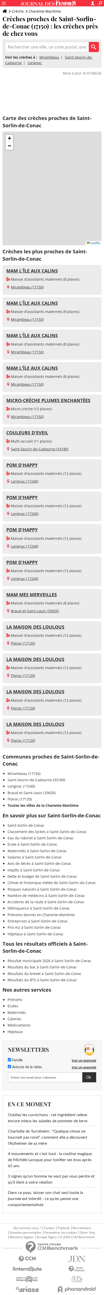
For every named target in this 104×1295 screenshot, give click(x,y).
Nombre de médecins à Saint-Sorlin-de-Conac (46, 895)
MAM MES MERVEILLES (31, 595)
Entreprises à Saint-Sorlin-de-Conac (38, 921)
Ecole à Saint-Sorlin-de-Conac (32, 844)
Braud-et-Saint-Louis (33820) (35, 610)
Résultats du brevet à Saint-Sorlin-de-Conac (45, 973)
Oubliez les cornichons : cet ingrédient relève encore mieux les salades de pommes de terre (47, 1118)
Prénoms (15, 999)
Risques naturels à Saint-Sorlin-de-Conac (42, 889)
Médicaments (19, 1025)
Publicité (64, 1228)
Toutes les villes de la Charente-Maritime (43, 805)
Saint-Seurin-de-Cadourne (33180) (39, 449)
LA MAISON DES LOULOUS (35, 627)
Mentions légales (22, 1237)
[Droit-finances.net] (76, 1269)
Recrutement (82, 1228)
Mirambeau (49, 57)
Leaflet (95, 243)
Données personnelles (25, 1232)
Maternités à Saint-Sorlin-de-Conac (37, 850)
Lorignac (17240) (24, 481)
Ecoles (13, 1006)
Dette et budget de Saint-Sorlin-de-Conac (42, 876)
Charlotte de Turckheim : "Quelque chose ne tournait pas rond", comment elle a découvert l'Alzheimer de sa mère (47, 1137)
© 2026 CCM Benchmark (77, 1237)
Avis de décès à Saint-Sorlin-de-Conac (39, 863)
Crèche (18, 11)
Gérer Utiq (87, 1232)
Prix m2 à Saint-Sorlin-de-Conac (34, 927)
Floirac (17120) (23, 643)
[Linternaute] (27, 1269)
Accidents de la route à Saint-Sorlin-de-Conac (46, 901)
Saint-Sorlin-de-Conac (26, 825)
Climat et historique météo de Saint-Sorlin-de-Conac (52, 882)
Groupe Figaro (47, 1237)
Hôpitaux (15, 1031)
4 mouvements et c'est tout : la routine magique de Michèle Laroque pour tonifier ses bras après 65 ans (50, 1160)
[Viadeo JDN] (76, 1279)
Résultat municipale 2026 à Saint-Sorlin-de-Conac (49, 960)
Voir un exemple (84, 1060)
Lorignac (35, 62)
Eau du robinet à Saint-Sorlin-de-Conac (41, 838)
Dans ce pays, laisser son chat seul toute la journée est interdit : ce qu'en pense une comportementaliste (45, 1199)
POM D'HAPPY (22, 465)
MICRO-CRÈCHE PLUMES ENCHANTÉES (48, 400)
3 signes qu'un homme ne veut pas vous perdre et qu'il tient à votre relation (51, 1179)
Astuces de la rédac (26, 1067)
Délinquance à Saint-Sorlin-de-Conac (39, 908)
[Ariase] (27, 1289)
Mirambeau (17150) (27, 287)
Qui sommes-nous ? (27, 1228)
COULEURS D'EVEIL (27, 433)
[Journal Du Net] (76, 1259)
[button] (9, 138)
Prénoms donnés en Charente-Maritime (41, 914)
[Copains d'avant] (27, 1279)
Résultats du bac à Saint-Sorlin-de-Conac (42, 967)
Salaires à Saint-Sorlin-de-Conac (35, 857)
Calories (14, 1018)
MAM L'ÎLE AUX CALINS (32, 271)
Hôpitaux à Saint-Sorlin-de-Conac (36, 934)
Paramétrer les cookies (60, 1232)
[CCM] (27, 1259)
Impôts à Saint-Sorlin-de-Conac (34, 870)
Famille (17, 1060)
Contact (49, 1228)
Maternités (17, 1012)
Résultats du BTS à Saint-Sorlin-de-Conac (42, 980)
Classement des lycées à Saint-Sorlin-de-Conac (47, 831)
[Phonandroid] (76, 1289)
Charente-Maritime (45, 11)
